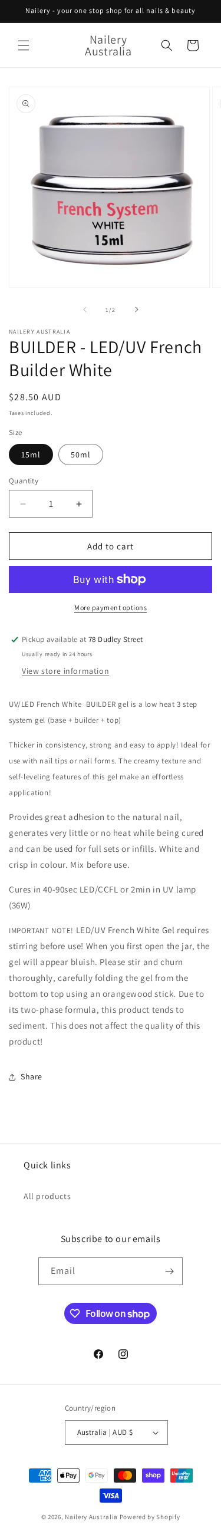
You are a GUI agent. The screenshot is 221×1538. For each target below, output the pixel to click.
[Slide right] (137, 309)
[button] (24, 45)
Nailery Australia (91, 1517)
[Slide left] (85, 309)
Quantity (23, 481)
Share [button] (31, 1076)
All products (47, 1196)
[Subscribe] (169, 1271)
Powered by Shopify (150, 1517)
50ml (81, 454)
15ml (31, 454)
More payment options (110, 607)
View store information (65, 671)
